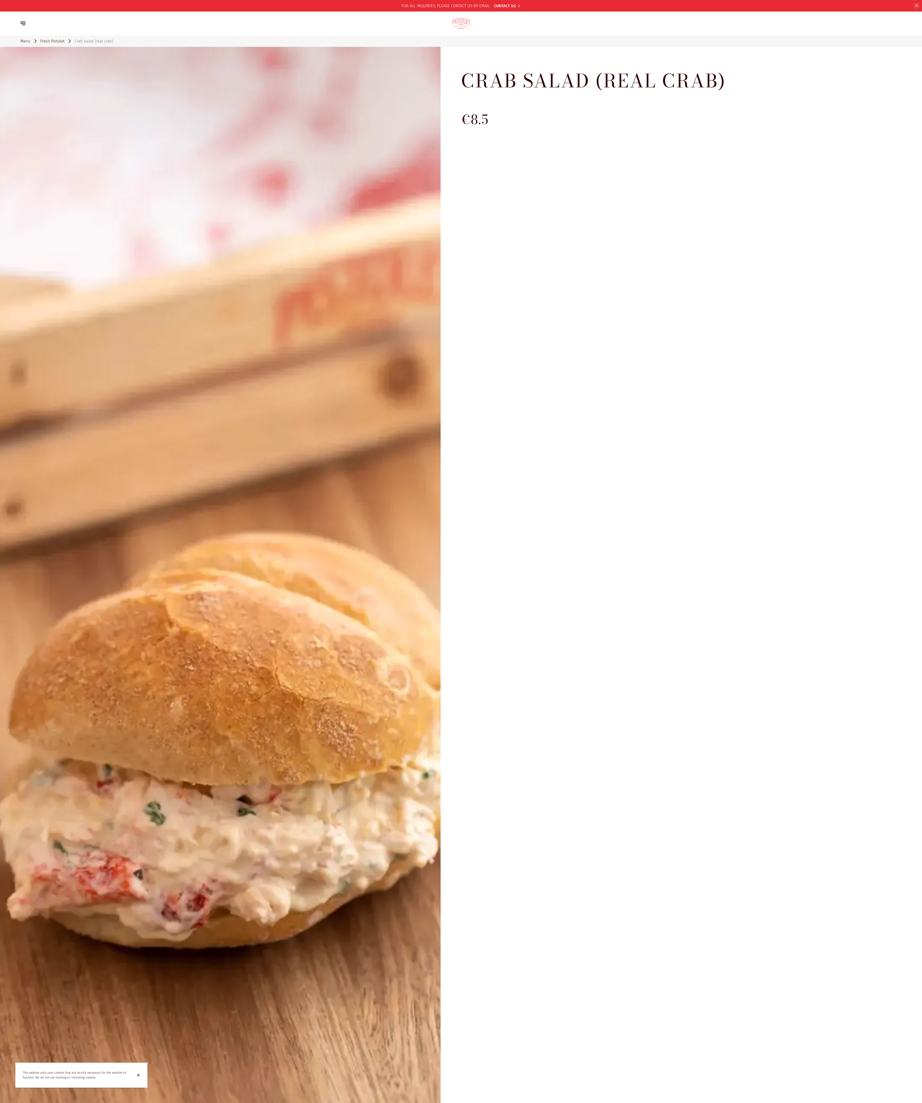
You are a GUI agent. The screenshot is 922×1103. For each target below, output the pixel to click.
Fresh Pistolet (52, 41)
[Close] (138, 1075)
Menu (25, 41)
